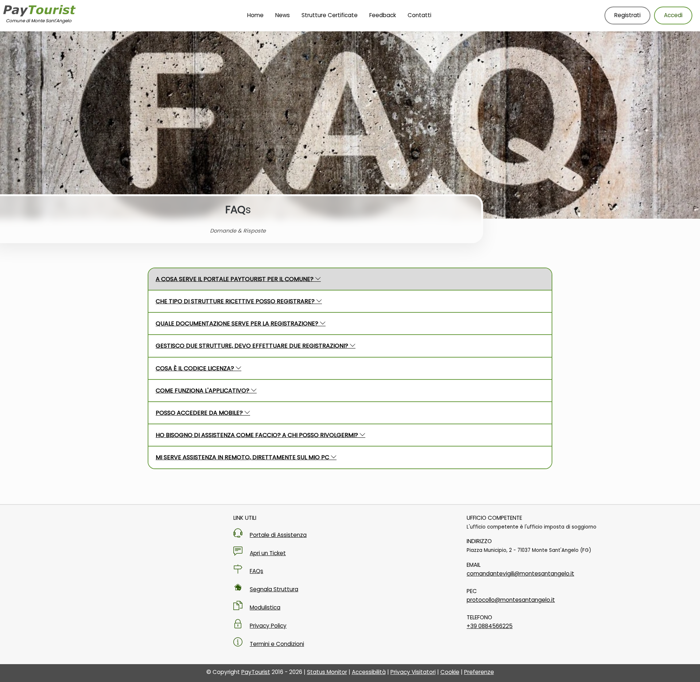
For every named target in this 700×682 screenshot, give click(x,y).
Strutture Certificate (330, 15)
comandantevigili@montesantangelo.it (520, 573)
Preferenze (479, 672)
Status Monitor (327, 672)
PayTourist (255, 672)
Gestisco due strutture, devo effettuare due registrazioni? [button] (253, 346)
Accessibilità (369, 672)
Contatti (419, 15)
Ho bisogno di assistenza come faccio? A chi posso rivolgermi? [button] (257, 435)
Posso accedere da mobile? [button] (200, 413)
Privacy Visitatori (413, 672)
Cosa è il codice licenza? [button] (196, 368)
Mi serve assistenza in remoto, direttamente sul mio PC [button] (243, 457)
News (282, 15)
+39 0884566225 (490, 626)
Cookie (449, 672)
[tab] (350, 279)
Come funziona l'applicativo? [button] (203, 390)
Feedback (382, 15)
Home (255, 15)
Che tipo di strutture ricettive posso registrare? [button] (236, 301)
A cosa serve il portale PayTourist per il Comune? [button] (235, 279)
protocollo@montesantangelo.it (511, 600)
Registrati (627, 15)
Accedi (673, 15)
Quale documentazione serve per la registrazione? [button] (238, 323)
